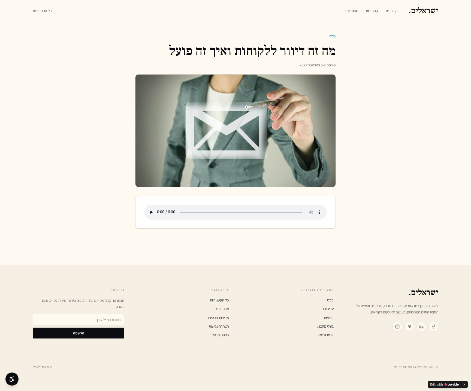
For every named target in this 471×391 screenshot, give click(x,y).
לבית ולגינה (326, 334)
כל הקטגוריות (42, 10)
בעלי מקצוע (325, 326)
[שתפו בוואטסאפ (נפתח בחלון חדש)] (409, 326)
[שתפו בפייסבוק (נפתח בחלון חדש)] (433, 326)
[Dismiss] (464, 384)
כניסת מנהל (220, 334)
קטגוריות (372, 10)
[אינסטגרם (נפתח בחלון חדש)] (397, 326)
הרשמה (78, 333)
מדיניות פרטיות (218, 317)
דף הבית (392, 10)
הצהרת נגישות (219, 326)
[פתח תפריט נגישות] (12, 379)
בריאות (329, 317)
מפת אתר (351, 10)
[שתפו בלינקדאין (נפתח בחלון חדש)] (421, 326)
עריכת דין (327, 308)
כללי (332, 36)
